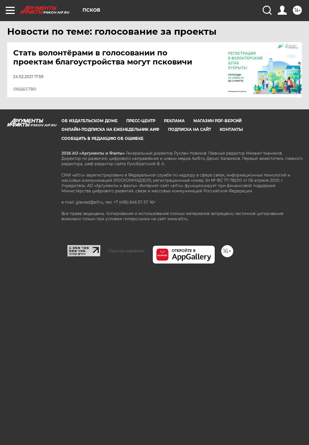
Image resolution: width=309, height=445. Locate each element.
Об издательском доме (89, 120)
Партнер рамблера (126, 251)
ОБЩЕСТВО (24, 89)
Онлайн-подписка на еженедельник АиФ (110, 129)
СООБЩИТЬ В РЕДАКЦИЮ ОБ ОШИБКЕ (102, 138)
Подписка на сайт (189, 129)
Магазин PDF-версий (217, 120)
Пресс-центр (140, 120)
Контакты (231, 129)
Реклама (174, 120)
